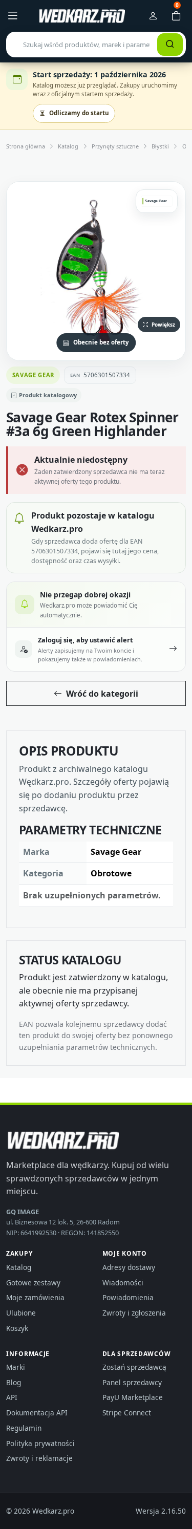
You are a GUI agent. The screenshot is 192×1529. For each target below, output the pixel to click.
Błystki (160, 146)
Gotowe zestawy (33, 1282)
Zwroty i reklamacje (39, 1458)
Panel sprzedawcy (132, 1382)
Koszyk (17, 1328)
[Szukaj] (170, 44)
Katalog (68, 146)
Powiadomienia (128, 1297)
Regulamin (23, 1428)
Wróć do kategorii (102, 693)
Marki (15, 1367)
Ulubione (21, 1313)
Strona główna (25, 146)
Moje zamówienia (35, 1297)
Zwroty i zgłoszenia (134, 1313)
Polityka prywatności (40, 1443)
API (11, 1397)
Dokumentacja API (37, 1412)
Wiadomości (122, 1282)
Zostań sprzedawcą (134, 1367)
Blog (13, 1382)
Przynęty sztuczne (115, 146)
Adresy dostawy (128, 1267)
